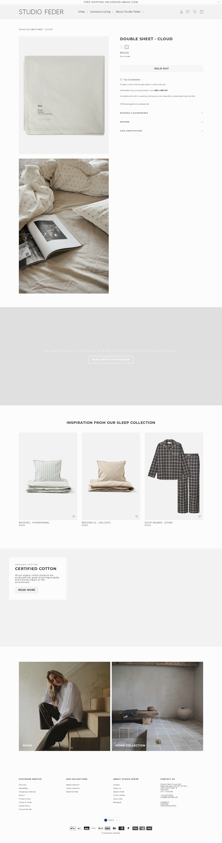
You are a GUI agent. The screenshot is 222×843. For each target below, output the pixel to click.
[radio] (122, 47)
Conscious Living (100, 11)
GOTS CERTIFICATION (131, 131)
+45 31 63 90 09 (167, 795)
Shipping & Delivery (27, 792)
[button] (130, 79)
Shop (81, 11)
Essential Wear (72, 792)
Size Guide (117, 799)
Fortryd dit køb (25, 809)
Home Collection (73, 788)
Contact (116, 785)
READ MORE (26, 589)
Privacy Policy (25, 799)
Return (22, 795)
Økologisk (117, 802)
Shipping (125, 122)
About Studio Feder (129, 11)
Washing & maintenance (134, 113)
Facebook (165, 804)
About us (117, 788)
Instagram (165, 802)
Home (22, 29)
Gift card (22, 785)
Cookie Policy (24, 806)
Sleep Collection (73, 785)
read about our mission (111, 359)
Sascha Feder (119, 792)
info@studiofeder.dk (169, 797)
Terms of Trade (25, 802)
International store (168, 806)
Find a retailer (119, 795)
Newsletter (23, 788)
